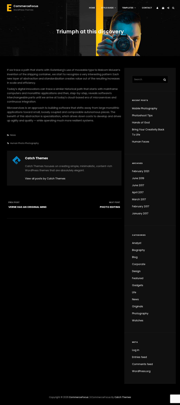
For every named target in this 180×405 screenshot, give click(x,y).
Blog (135, 257)
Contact (147, 7)
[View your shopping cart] (163, 8)
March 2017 (139, 199)
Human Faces (140, 141)
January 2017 (140, 213)
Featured (137, 278)
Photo (21, 143)
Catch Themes (122, 397)
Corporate (138, 264)
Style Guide (107, 7)
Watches (137, 320)
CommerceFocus (26, 6)
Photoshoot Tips (142, 115)
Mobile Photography (144, 108)
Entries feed (139, 357)
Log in (135, 350)
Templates (127, 7)
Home (92, 7)
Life (134, 292)
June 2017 (138, 185)
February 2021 (140, 171)
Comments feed (142, 364)
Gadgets (137, 285)
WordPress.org (141, 371)
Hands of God (141, 122)
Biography (138, 250)
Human (14, 143)
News (13, 134)
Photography (32, 143)
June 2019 (138, 178)
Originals (137, 306)
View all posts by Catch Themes (45, 178)
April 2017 (138, 192)
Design (136, 271)
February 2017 (140, 206)
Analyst (136, 243)
